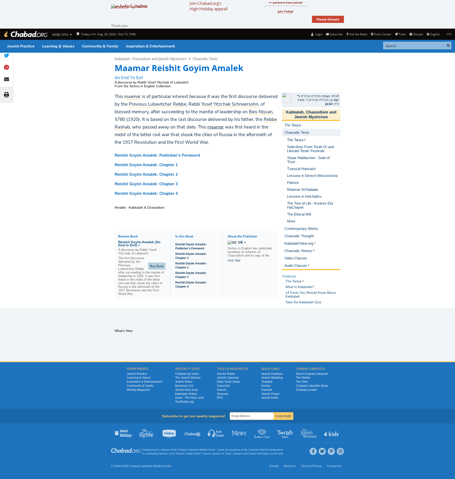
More (291, 221)
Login (318, 34)
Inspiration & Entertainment (150, 46)
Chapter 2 (146, 174)
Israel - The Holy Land (189, 397)
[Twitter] (322, 451)
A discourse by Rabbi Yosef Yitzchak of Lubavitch (151, 82)
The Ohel (302, 381)
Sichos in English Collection (150, 86)
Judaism (237, 453)
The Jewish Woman (188, 377)
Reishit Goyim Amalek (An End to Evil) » (139, 243)
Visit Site (234, 260)
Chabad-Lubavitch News (312, 385)
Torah (228, 453)
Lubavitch (193, 449)
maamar (215, 127)
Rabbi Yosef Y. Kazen (198, 453)
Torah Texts (285, 433)
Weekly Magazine (138, 389)
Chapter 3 (146, 184)
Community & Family (100, 46)
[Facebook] (313, 451)
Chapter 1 (146, 165)
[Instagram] (340, 451)
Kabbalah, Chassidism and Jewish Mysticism (151, 58)
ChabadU (193, 433)
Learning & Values (58, 46)
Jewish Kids (332, 433)
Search (221, 389)
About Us (289, 466)
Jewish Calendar (228, 377)
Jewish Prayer (270, 394)
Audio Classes (216, 433)
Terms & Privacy (311, 466)
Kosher (266, 385)
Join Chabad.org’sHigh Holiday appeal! (209, 5)
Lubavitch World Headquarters (266, 449)
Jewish (252, 453)
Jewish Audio (269, 397)
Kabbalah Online (186, 394)
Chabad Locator (306, 389)
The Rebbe (303, 377)
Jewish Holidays (272, 374)
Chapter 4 (146, 193)
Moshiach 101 (184, 385)
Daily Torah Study (228, 381)
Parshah (266, 389)
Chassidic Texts (205, 58)
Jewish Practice (20, 46)
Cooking (262, 433)
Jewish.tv (169, 433)
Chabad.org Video (187, 374)
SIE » (242, 242)
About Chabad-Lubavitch (312, 374)
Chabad (182, 449)
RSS (220, 397)
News (239, 433)
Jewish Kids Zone (186, 389)
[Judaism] (26, 34)
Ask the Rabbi (358, 34)
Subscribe (223, 385)
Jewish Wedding (272, 377)
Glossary (222, 394)
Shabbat (266, 381)
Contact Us (334, 466)
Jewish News (183, 381)
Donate (418, 34)
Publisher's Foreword (157, 155)
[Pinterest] (331, 451)
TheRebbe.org (184, 401)
